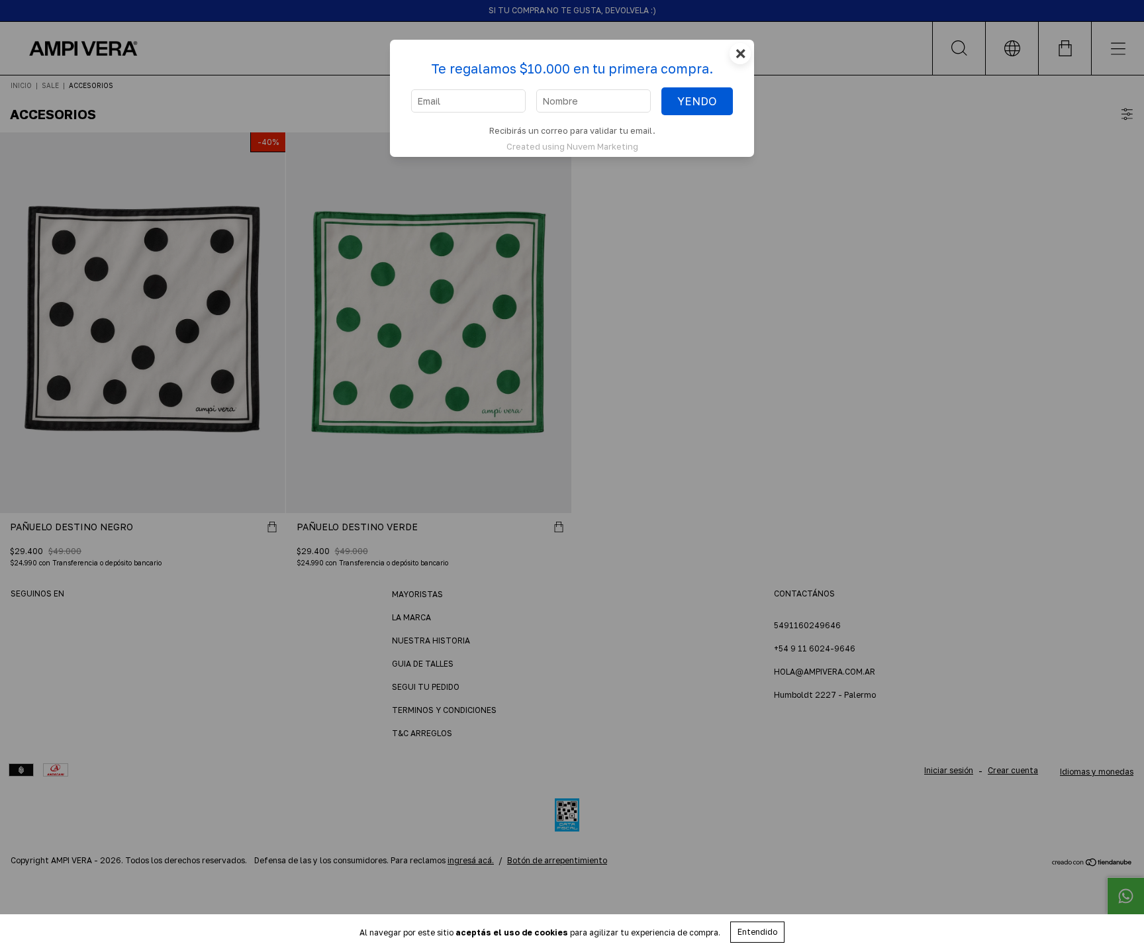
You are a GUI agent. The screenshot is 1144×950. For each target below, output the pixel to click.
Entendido (757, 932)
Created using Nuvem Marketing (572, 146)
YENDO (697, 101)
